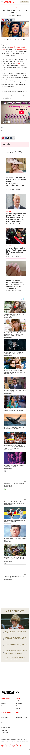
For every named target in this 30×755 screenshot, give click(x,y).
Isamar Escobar (19, 189)
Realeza (8, 175)
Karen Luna (18, 290)
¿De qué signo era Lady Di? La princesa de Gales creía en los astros (15, 632)
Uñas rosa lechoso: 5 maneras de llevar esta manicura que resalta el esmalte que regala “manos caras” (15, 284)
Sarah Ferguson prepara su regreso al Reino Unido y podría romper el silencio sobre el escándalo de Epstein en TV (16, 182)
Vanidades (18, 15)
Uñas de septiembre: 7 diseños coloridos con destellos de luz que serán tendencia (16, 645)
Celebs (15, 7)
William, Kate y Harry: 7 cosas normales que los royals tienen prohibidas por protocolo (15, 638)
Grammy (18, 49)
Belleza (8, 278)
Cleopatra (18, 63)
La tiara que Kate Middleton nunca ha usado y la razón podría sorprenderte (15, 658)
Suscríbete (24, 2)
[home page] (9, 2)
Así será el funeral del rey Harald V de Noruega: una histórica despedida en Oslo (16, 251)
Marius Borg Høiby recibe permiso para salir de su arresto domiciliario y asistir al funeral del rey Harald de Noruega (16, 218)
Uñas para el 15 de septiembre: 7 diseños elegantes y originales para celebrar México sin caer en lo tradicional (16, 652)
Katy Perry (24, 49)
